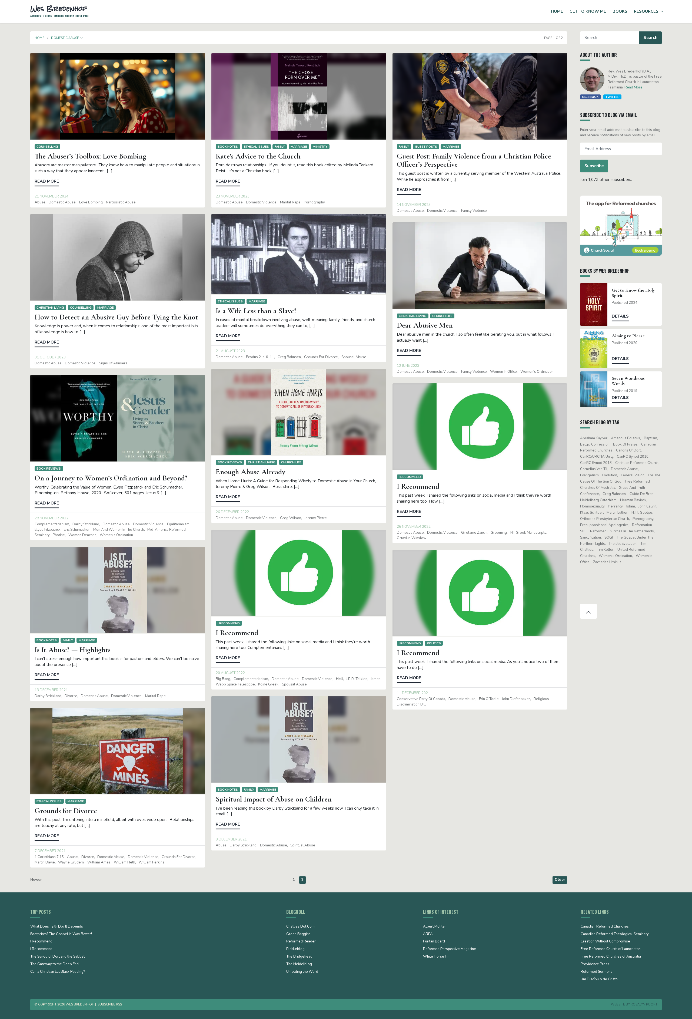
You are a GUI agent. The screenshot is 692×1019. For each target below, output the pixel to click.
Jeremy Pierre (315, 518)
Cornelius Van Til (593, 469)
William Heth (124, 862)
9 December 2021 (231, 839)
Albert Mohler (434, 927)
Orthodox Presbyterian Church (604, 518)
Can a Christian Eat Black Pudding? (57, 972)
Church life (442, 316)
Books (620, 11)
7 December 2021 (50, 851)
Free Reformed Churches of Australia (611, 957)
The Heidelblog (299, 964)
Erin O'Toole (489, 699)
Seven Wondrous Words (628, 380)
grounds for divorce (321, 357)
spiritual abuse (302, 845)
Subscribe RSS (110, 1004)
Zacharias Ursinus (607, 562)
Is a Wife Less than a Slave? (256, 310)
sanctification (590, 537)
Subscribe (594, 166)
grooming (499, 532)
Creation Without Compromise (605, 941)
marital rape (290, 202)
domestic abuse (62, 202)
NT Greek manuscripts (528, 532)
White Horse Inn (436, 957)
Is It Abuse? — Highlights (73, 649)
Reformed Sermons (597, 972)
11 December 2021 (413, 693)
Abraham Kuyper (593, 438)
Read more (47, 181)
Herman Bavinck (633, 500)
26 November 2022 (414, 526)
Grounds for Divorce (66, 810)
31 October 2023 (50, 357)
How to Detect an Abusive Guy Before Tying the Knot (116, 317)
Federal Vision (632, 475)
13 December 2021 (51, 690)
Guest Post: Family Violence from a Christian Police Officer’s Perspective (474, 160)
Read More (633, 87)
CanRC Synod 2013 (596, 462)
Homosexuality (592, 506)
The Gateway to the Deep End (54, 964)
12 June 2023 (408, 365)
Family (280, 146)
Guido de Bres (642, 494)
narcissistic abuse (121, 202)
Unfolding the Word (302, 972)
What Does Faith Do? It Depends (56, 927)
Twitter (613, 97)
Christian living (50, 307)
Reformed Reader (301, 941)
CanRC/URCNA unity (596, 456)
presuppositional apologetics (604, 525)
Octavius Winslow (411, 538)
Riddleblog (295, 949)
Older (560, 879)
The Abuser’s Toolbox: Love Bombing (90, 156)
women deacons (82, 535)
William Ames (99, 862)
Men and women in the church (118, 529)
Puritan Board (434, 941)
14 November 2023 (414, 204)
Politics (434, 643)
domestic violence (261, 202)
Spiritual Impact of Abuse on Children (274, 799)
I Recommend (410, 477)
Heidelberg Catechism (598, 500)
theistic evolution (622, 543)
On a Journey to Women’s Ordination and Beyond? (111, 478)
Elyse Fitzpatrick (48, 529)
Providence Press (595, 964)
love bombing (91, 202)
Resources (646, 11)
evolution (609, 475)
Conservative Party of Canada (421, 699)
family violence (474, 210)
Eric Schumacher (77, 529)
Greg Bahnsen (289, 357)
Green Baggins (298, 934)
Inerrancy (615, 506)
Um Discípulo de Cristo (599, 979)
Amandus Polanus (625, 438)
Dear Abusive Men (425, 325)
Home (557, 11)
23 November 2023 (232, 196)
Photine (59, 535)
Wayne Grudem (71, 862)
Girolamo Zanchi (474, 532)
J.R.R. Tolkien (356, 679)
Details (620, 316)
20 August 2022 (230, 673)
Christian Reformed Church (636, 462)
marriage (299, 146)
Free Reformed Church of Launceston (611, 949)
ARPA (428, 934)
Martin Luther (617, 512)
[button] (81, 38)
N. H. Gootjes (642, 512)
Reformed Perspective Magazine (449, 949)
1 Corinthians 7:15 (49, 857)
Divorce (71, 696)
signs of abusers (113, 363)
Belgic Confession (595, 444)
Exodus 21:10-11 (260, 357)
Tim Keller (605, 549)
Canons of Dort (628, 450)
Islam (630, 506)
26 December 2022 (232, 512)
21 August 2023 (230, 351)
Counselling (47, 146)
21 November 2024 (51, 196)
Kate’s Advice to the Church (258, 156)
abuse (40, 202)
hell (339, 679)
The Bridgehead (299, 957)
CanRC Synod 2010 (632, 456)
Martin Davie (45, 862)
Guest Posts (426, 146)
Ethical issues (256, 146)
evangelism (589, 475)
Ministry (320, 146)
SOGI (608, 537)
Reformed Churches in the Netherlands (622, 531)
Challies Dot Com (300, 927)
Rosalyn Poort (644, 1004)
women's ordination (537, 371)
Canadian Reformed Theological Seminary (615, 934)
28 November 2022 (51, 518)
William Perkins (151, 862)
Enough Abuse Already (250, 471)
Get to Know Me (588, 11)
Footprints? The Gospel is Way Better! (61, 934)
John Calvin (647, 506)
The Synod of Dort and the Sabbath (58, 957)
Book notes (228, 146)
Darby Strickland (85, 524)
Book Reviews (230, 462)
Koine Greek (268, 684)
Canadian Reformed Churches (605, 927)
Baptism (650, 438)
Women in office (503, 371)
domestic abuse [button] (65, 38)
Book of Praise (625, 444)
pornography (314, 202)
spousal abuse (353, 357)
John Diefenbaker (516, 699)
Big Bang (223, 679)
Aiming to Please (628, 336)
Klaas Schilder (591, 512)
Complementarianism (52, 524)
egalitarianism (178, 524)
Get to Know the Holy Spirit (633, 292)
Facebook (590, 97)
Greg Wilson (290, 518)
